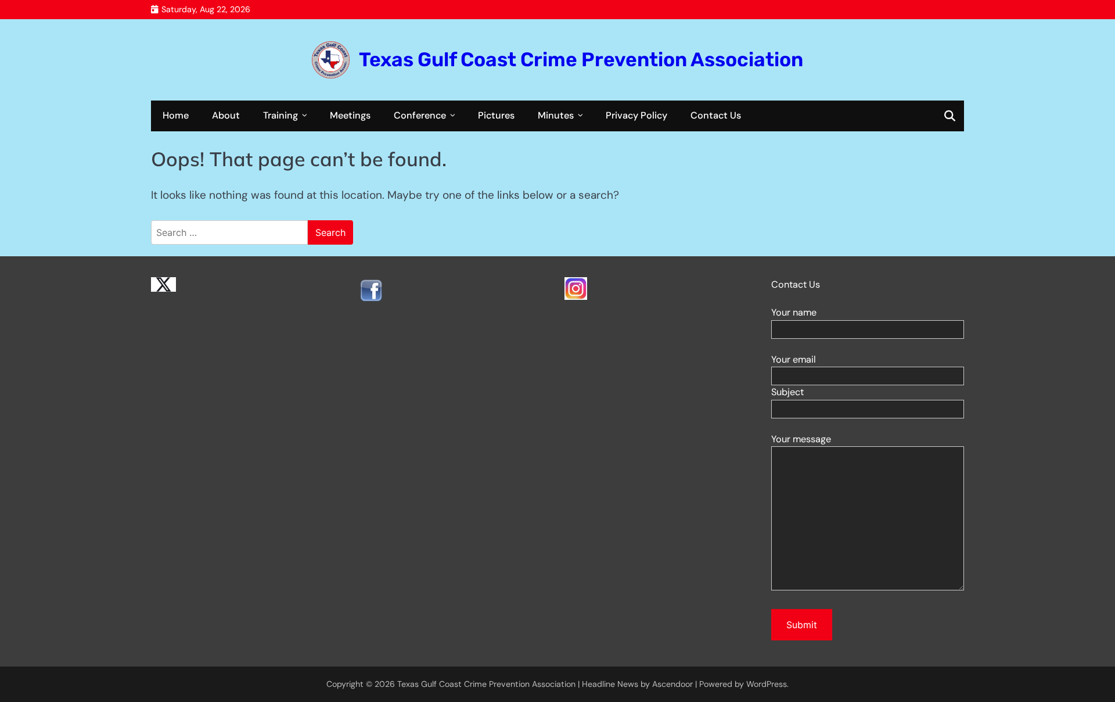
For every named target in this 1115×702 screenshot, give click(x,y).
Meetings (350, 115)
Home (176, 115)
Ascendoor (672, 684)
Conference (420, 115)
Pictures (496, 115)
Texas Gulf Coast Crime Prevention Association (581, 59)
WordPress (766, 684)
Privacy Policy (636, 115)
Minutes (556, 115)
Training (280, 115)
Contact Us (715, 115)
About (226, 115)
